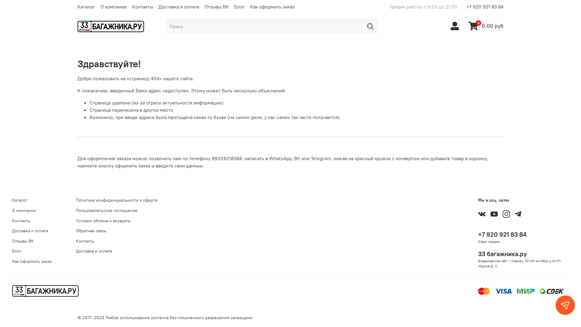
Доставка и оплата (179, 7)
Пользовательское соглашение (106, 210)
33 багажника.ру (502, 254)
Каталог (86, 7)
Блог (239, 7)
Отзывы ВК (217, 7)
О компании (113, 7)
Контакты (142, 7)
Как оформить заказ (272, 7)
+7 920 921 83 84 (485, 7)
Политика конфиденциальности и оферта (116, 200)
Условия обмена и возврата (103, 220)
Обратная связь (91, 230)
